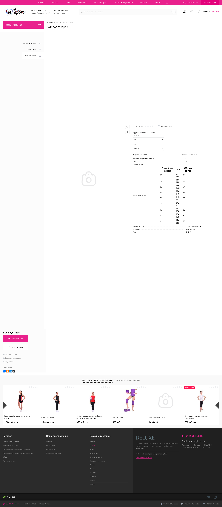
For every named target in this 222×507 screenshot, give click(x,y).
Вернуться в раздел (29, 43)
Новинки (49, 441)
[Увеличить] (88, 179)
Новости (93, 473)
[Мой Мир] (10, 371)
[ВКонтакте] (4, 371)
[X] (13, 371)
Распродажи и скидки (53, 453)
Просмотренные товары (128, 380)
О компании (82, 3)
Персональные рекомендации (97, 380)
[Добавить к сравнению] (127, 132)
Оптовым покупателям (124, 3)
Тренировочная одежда (11, 441)
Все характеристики (189, 155)
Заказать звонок (210, 2)
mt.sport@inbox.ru (196, 441)
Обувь (5, 457)
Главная (41, 3)
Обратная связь (13, 504)
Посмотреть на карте (144, 458)
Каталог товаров (14, 25)
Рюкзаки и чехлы (9, 461)
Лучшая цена (50, 449)
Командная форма (101, 3)
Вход (184, 3)
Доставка (143, 3)
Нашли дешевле (11, 354)
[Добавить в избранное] (127, 127)
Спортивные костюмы (10, 445)
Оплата (157, 3)
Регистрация (193, 3)
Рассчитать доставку (13, 358)
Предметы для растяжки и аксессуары (16, 449)
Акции (68, 3)
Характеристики (30, 55)
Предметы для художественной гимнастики (18, 453)
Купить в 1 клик (17, 347)
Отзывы (92, 480)
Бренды (92, 484)
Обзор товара (31, 49)
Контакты (93, 477)
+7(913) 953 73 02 (29, 504)
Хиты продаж (50, 445)
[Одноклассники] (7, 371)
